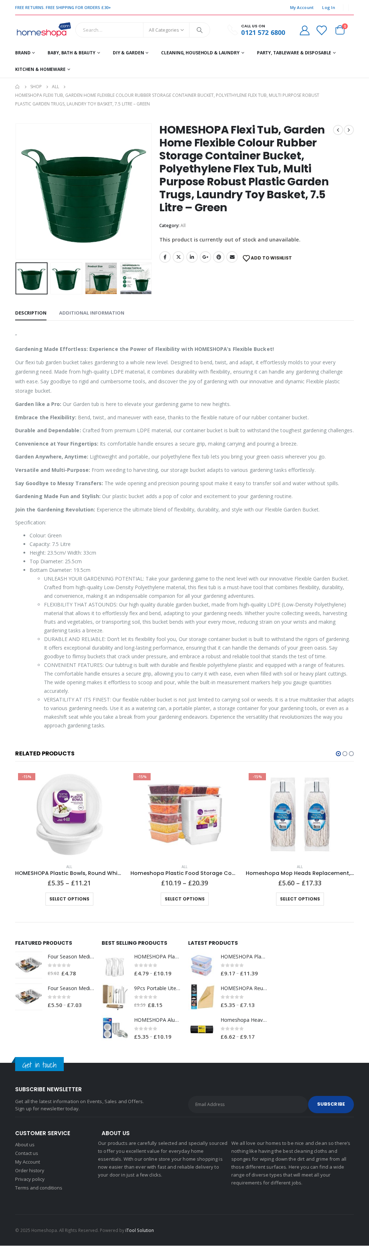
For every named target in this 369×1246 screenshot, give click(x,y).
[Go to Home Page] (17, 86)
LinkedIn (192, 257)
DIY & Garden (128, 53)
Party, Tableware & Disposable (294, 53)
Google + (205, 257)
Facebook (165, 257)
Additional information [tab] (91, 313)
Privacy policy (30, 1179)
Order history (29, 1170)
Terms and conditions (38, 1187)
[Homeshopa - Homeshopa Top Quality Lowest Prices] (43, 30)
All (183, 225)
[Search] (200, 30)
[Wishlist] (321, 30)
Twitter (178, 257)
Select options (69, 899)
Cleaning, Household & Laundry (200, 53)
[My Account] (304, 30)
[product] (28, 965)
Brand (22, 53)
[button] (338, 753)
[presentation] (17, 191)
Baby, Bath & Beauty (71, 53)
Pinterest (218, 257)
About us (25, 1144)
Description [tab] (30, 313)
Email (232, 257)
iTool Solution (139, 1230)
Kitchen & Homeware (40, 69)
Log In (328, 7)
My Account (302, 7)
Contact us (26, 1153)
